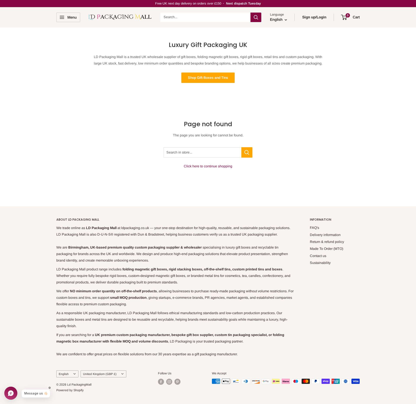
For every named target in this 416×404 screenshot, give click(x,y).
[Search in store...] (246, 152)
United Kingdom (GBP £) (100, 374)
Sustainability (320, 263)
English (64, 374)
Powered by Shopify (70, 390)
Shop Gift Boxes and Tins (208, 77)
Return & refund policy (327, 242)
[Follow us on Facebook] (161, 382)
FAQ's (314, 227)
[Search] (255, 17)
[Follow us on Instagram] (169, 382)
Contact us (318, 256)
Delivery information (325, 235)
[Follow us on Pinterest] (177, 382)
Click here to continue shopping (208, 166)
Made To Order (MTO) (326, 248)
